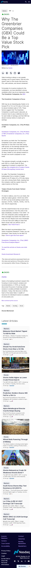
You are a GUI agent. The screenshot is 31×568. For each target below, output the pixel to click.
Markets (5, 11)
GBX (23, 94)
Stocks (21, 305)
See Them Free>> (14, 224)
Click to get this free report (15, 235)
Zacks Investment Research (11, 254)
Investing (15, 305)
